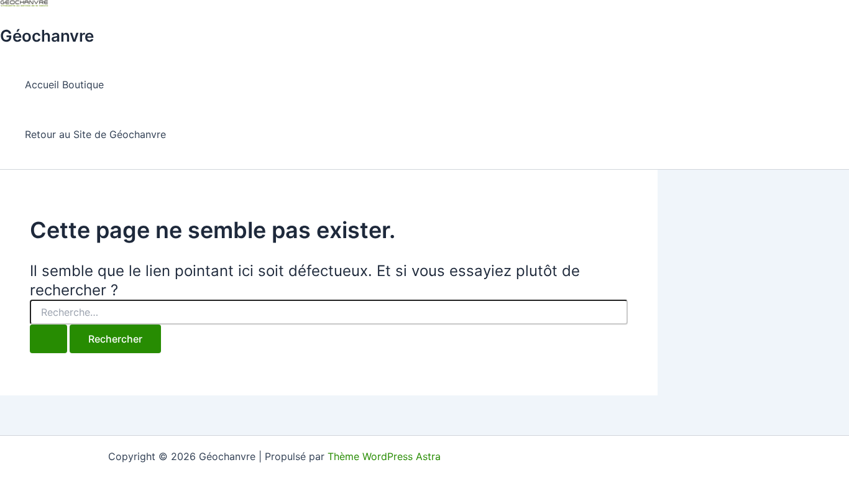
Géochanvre (47, 35)
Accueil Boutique (64, 84)
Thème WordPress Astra (384, 456)
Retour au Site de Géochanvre (95, 134)
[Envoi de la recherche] (48, 339)
